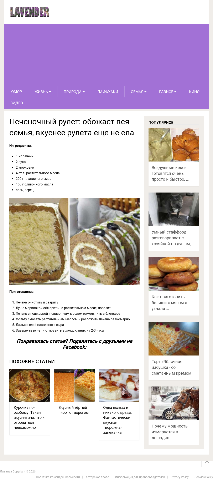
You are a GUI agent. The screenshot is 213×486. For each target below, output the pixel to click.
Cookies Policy (203, 477)
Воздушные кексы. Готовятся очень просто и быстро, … (170, 173)
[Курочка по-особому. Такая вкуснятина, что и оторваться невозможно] (29, 385)
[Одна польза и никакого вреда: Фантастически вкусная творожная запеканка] (119, 385)
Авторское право (97, 477)
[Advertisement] (106, 55)
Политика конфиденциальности (58, 477)
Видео (16, 103)
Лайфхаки (107, 91)
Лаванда (6, 471)
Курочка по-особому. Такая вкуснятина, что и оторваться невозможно (29, 417)
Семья (137, 91)
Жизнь (41, 91)
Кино (194, 91)
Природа (73, 91)
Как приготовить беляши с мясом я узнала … (169, 302)
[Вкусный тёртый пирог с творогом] (74, 385)
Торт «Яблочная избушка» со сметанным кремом (171, 367)
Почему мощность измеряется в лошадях (170, 432)
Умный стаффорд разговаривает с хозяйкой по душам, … (173, 238)
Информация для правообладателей (140, 477)
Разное (166, 91)
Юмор (16, 91)
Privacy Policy (180, 477)
